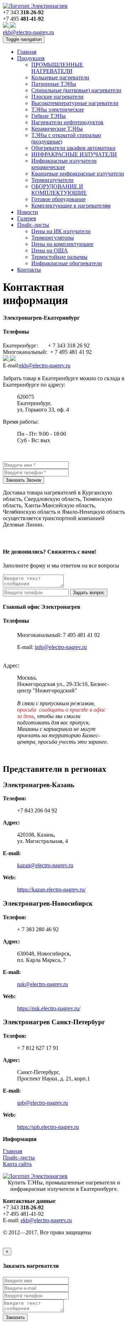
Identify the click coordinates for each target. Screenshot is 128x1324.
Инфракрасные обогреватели (66, 263)
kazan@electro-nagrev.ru (45, 865)
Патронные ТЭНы (53, 84)
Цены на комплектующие (62, 244)
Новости (27, 212)
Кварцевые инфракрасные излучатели (77, 174)
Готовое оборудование (58, 199)
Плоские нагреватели (57, 97)
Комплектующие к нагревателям (71, 206)
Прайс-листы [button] (33, 225)
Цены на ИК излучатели (61, 231)
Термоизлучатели (52, 180)
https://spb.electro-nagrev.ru (48, 1127)
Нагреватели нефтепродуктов (67, 122)
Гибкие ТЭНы (48, 116)
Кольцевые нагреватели (60, 77)
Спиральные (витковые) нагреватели (76, 90)
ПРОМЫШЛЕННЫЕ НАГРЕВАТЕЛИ (57, 68)
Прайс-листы (19, 1158)
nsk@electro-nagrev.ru (42, 984)
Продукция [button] (30, 58)
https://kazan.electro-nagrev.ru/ (51, 889)
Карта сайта (17, 1164)
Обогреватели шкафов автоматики (73, 148)
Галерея (26, 218)
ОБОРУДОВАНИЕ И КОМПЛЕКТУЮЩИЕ (59, 189)
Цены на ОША (49, 250)
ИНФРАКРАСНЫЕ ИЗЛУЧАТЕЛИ (74, 154)
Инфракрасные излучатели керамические (64, 164)
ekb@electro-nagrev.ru (28, 32)
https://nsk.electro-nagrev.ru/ (48, 1008)
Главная (26, 52)
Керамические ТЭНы (57, 129)
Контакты (29, 270)
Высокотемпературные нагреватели (74, 103)
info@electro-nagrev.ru (61, 647)
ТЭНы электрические (57, 109)
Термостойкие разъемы (59, 257)
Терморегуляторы (52, 238)
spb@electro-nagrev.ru (42, 1103)
